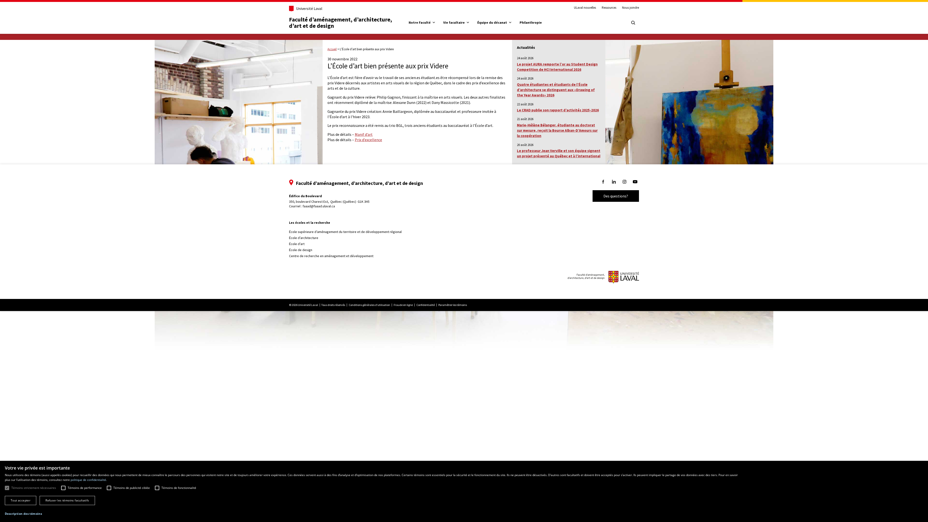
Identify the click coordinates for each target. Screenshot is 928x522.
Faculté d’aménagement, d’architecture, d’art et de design (341, 22)
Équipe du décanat (492, 22)
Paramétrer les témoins (452, 305)
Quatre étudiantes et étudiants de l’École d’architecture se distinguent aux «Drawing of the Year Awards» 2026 (556, 90)
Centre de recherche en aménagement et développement (331, 256)
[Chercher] (633, 23)
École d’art (296, 244)
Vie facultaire (454, 22)
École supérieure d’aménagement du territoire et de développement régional (345, 232)
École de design (300, 250)
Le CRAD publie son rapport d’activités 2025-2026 (558, 110)
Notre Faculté (420, 22)
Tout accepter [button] (20, 500)
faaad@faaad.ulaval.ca (319, 206)
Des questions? (615, 196)
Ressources (609, 8)
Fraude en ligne (403, 305)
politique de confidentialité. (89, 480)
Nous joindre (630, 8)
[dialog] (464, 491)
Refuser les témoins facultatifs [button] (67, 500)
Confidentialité (425, 305)
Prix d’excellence (368, 139)
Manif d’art (364, 134)
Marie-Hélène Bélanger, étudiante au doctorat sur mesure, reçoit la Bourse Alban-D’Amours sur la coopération (557, 130)
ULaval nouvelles (585, 8)
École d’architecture (303, 238)
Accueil (332, 49)
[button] (23, 513)
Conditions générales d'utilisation (369, 305)
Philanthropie (531, 22)
